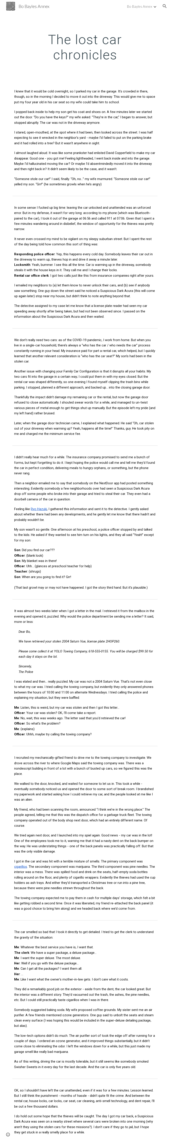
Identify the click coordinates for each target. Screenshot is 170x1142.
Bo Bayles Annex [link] (139, 6)
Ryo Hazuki (39, 509)
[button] (164, 6)
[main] (85, 47)
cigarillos (20, 867)
